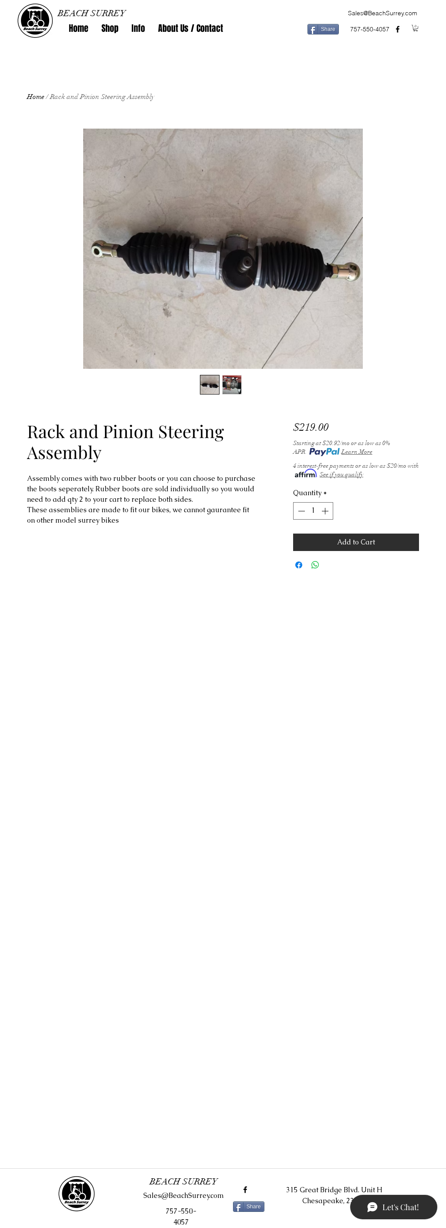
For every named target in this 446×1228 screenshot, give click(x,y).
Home (35, 96)
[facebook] (397, 29)
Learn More (356, 452)
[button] (110, 28)
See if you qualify (341, 474)
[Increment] (326, 511)
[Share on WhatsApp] (315, 565)
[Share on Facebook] (299, 565)
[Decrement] (300, 511)
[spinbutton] (313, 511)
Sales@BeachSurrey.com (382, 13)
